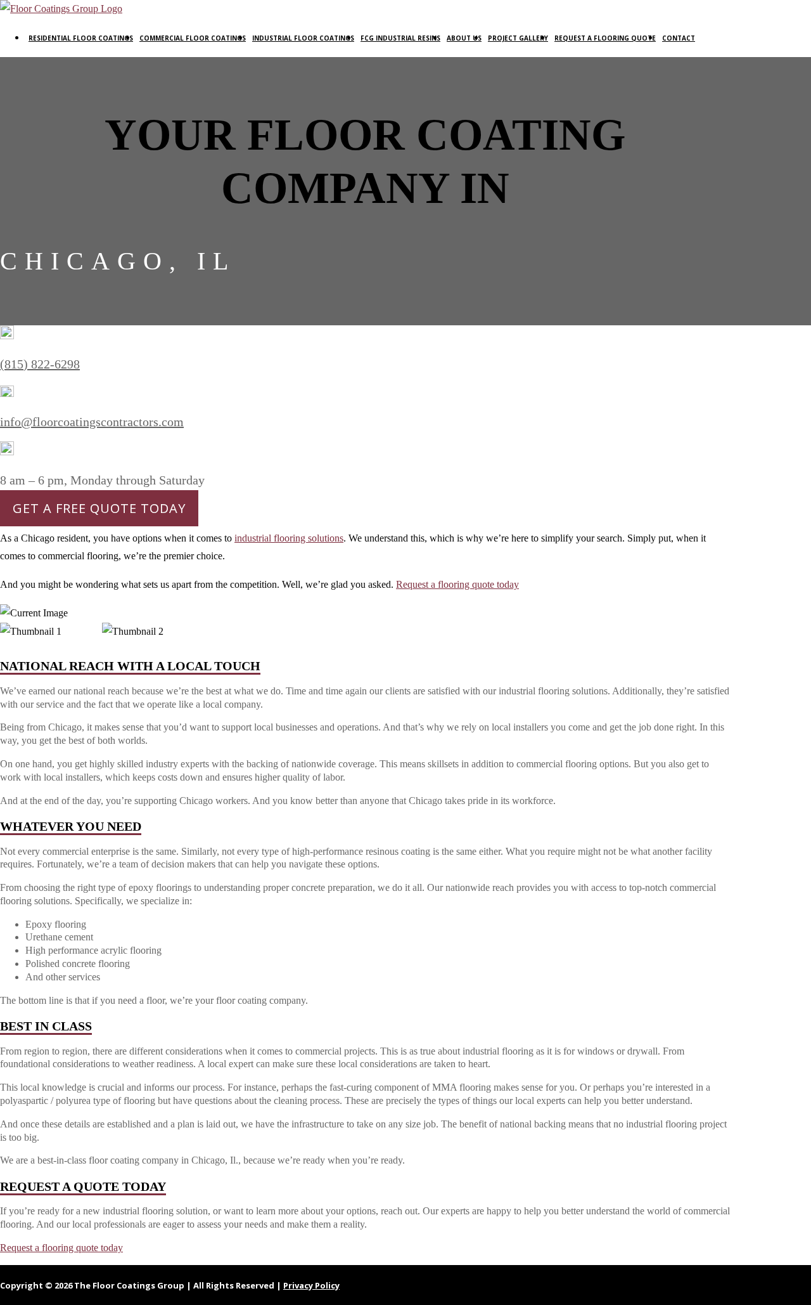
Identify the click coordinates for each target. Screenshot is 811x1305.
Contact (678, 38)
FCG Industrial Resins (400, 38)
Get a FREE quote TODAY (99, 508)
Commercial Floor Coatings (192, 38)
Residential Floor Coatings (81, 38)
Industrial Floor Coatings (303, 38)
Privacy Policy (311, 1285)
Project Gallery (518, 38)
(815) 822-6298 (40, 364)
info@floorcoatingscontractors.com (92, 422)
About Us (464, 38)
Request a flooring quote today (457, 584)
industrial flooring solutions (288, 538)
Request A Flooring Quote (605, 38)
